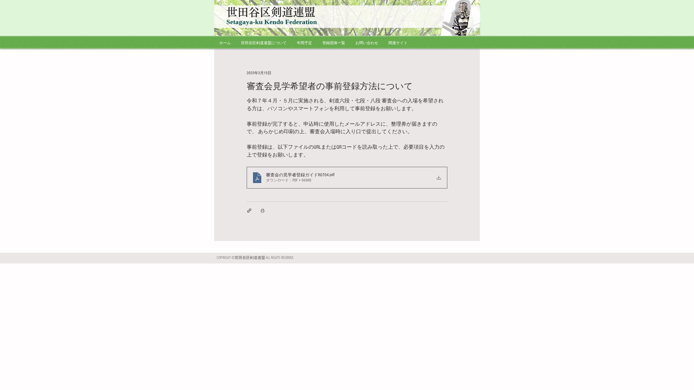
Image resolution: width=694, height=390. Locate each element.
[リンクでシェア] (249, 210)
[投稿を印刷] (262, 210)
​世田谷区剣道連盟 (270, 12)
